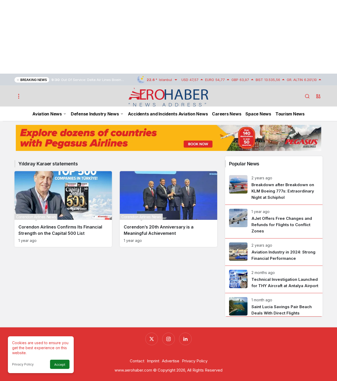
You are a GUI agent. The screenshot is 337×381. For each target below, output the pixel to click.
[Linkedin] (185, 339)
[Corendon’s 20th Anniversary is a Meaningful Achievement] (168, 209)
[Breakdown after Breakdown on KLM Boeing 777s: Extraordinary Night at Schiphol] (274, 188)
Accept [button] (59, 365)
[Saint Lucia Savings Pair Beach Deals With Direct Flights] (274, 304)
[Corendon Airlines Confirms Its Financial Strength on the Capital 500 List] (63, 209)
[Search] (307, 96)
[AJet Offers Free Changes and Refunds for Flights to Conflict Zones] (274, 221)
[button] (318, 96)
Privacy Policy (23, 364)
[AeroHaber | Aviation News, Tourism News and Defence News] (168, 96)
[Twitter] (151, 339)
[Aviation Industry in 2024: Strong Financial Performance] (274, 252)
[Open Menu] (18, 96)
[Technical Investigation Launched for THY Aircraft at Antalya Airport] (274, 279)
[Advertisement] (158, 37)
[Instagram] (168, 339)
